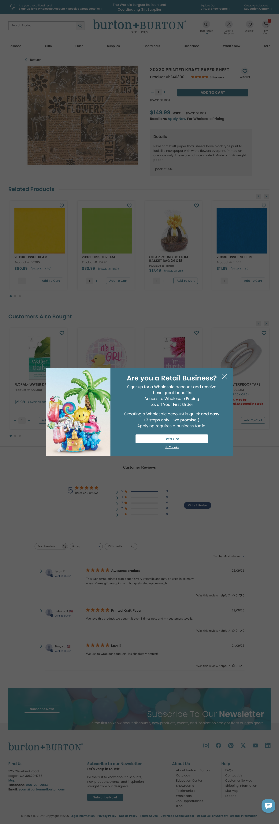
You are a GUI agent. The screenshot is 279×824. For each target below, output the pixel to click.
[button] (268, 806)
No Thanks (172, 447)
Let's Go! (172, 439)
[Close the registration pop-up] (224, 376)
